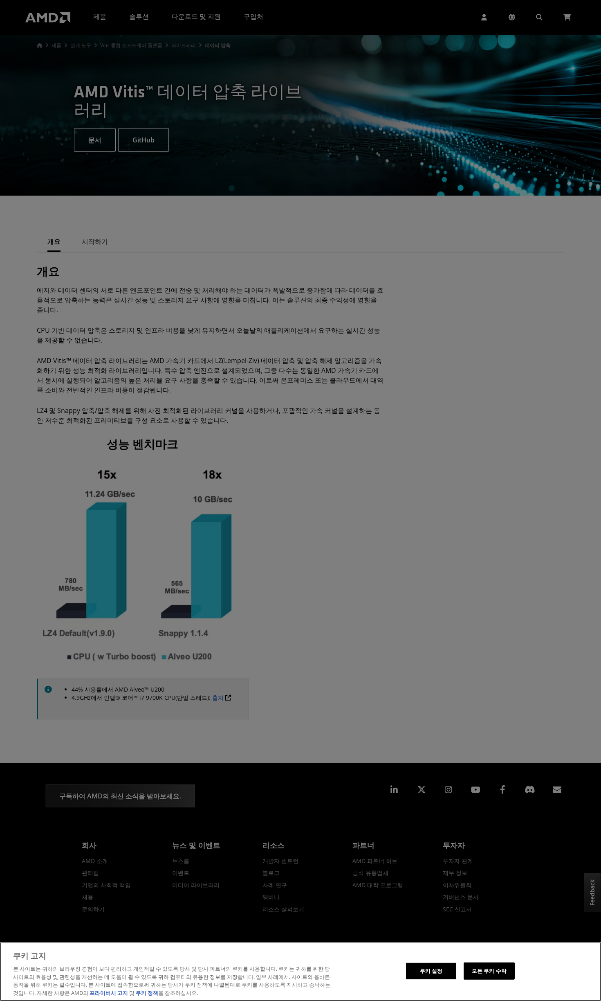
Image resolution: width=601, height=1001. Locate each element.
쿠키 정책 (147, 992)
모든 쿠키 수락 (489, 970)
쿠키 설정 (431, 970)
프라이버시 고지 (109, 992)
